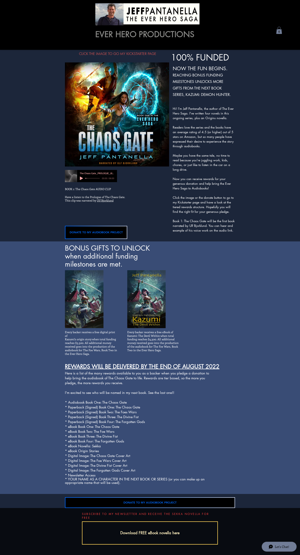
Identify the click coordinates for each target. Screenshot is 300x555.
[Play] (81, 178)
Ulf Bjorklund (105, 200)
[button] (279, 30)
